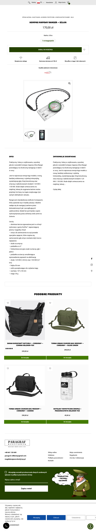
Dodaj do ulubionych (84, 49)
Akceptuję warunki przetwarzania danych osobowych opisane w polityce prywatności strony (26, 473)
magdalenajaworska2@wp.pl (15, 459)
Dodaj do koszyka (45, 50)
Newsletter (49, 2)
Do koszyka (25, 358)
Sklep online (36, 17)
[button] (69, 83)
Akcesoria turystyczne (47, 17)
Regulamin (73, 455)
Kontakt (51, 461)
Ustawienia (76, 518)
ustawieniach (14, 525)
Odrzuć (56, 518)
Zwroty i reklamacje (77, 458)
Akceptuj (36, 518)
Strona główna (26, 17)
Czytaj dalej (57, 189)
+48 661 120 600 (6, 526)
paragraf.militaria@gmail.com (15, 456)
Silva (50, 35)
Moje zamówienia (76, 452)
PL (41, 2)
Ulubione (51, 455)
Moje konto (62, 2)
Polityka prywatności (55, 458)
